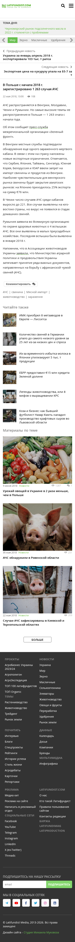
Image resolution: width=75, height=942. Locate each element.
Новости (24, 485)
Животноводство (16, 708)
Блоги (8, 741)
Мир (13, 40)
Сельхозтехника (50, 688)
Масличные (39, 40)
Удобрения (58, 40)
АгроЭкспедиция (16, 680)
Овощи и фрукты (50, 705)
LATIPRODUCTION (52, 831)
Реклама (12, 790)
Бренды (44, 753)
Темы (9, 696)
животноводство (14, 297)
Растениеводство (16, 702)
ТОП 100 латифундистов (21, 686)
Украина (45, 665)
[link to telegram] (7, 903)
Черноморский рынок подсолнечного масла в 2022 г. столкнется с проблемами (35, 30)
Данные (45, 730)
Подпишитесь (59, 884)
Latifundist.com (52, 790)
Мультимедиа (50, 758)
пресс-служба (38, 127)
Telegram (11, 832)
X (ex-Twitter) (13, 850)
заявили (22, 253)
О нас (43, 795)
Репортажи (12, 782)
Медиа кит (12, 795)
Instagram (11, 838)
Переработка (48, 711)
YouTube (10, 827)
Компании (46, 747)
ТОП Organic (13, 692)
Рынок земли (13, 719)
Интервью (12, 736)
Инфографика (48, 763)
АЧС (5, 292)
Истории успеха (15, 759)
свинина (17, 292)
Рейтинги (11, 753)
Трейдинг (11, 713)
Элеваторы (46, 693)
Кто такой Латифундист (55, 801)
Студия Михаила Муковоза (41, 932)
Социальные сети (19, 815)
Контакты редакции (52, 816)
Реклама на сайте (16, 801)
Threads (10, 855)
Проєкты (12, 659)
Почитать (13, 730)
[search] (63, 5)
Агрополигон (13, 674)
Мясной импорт (37, 292)
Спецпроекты (14, 747)
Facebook (11, 821)
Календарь (46, 736)
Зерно (23, 40)
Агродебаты (13, 770)
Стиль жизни (13, 764)
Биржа (44, 821)
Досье (43, 741)
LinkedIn (10, 844)
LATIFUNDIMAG (50, 826)
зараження (35, 297)
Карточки (11, 776)
